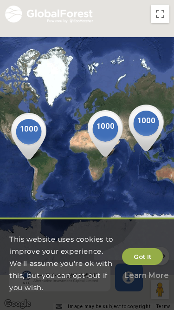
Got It (142, 256)
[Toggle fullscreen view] (160, 14)
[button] (28, 136)
